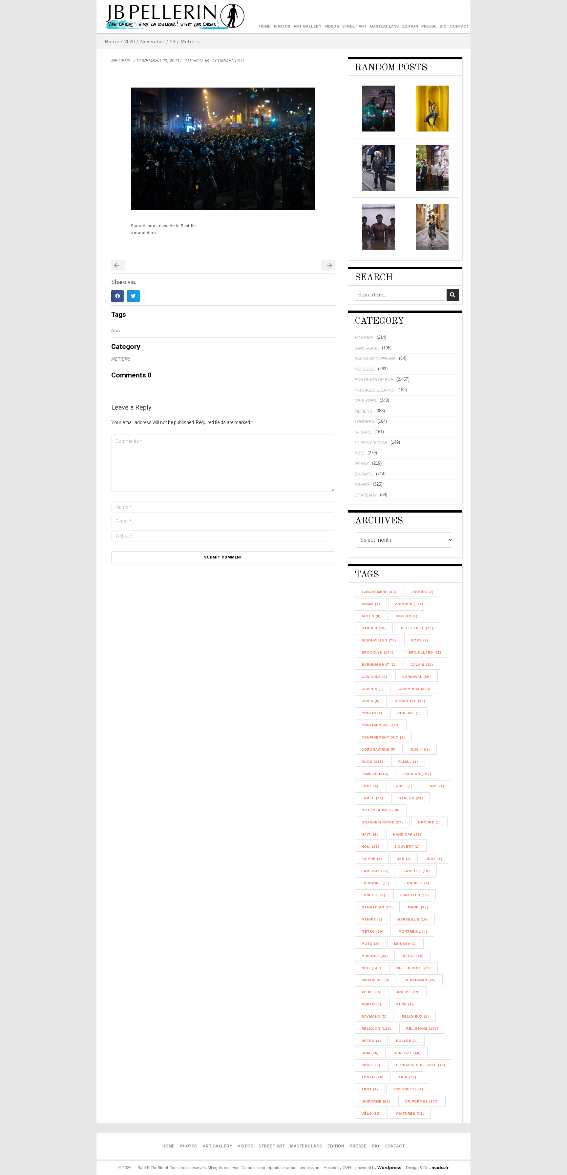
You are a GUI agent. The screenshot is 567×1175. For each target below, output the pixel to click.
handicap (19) (407, 834)
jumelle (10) (417, 871)
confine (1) (409, 713)
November (152, 41)
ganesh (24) (410, 798)
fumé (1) (436, 786)
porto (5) (371, 1004)
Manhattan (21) (377, 907)
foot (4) (370, 786)
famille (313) (375, 774)
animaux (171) (409, 604)
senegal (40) (407, 1053)
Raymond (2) (374, 1016)
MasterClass (384, 26)
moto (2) (370, 943)
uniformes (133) (422, 1101)
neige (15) (413, 956)
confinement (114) (381, 725)
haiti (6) (370, 834)
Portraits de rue (374, 379)
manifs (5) (372, 919)
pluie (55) (372, 992)
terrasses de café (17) (420, 1065)
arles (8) (371, 616)
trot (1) (370, 1089)
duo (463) (420, 749)
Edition (410, 26)
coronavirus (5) (379, 749)
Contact (459, 26)
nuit (116, 330)
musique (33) (375, 956)
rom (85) (370, 1053)
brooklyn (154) (377, 652)
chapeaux (366, 495)
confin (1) (372, 713)
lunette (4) (373, 895)
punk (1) (404, 1004)
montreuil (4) (413, 931)
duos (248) (372, 761)
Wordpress (389, 1167)
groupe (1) (429, 822)
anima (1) (371, 604)
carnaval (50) (416, 677)
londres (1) (417, 883)
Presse (428, 26)
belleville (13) (417, 628)
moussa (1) (405, 943)
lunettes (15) (414, 895)
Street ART (354, 26)
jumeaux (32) (375, 871)
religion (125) (376, 1028)
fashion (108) (417, 774)
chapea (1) (373, 689)
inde (359, 453)
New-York (365, 400)
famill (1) (408, 761)
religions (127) (422, 1028)
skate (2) (371, 1065)
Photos (282, 26)
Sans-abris (367, 348)
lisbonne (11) (375, 883)
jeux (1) (434, 859)
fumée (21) (372, 798)
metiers (189, 41)
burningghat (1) (378, 664)
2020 (129, 41)
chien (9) (371, 701)
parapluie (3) (375, 980)
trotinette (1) (408, 1089)
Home (265, 26)
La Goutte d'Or (371, 442)
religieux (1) (415, 1016)
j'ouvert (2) (407, 846)
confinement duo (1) (383, 737)
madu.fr (440, 1167)
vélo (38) (371, 1113)
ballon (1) (406, 616)
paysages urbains (374, 390)
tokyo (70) (373, 1077)
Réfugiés (365, 369)
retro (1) (371, 1041)
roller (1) (407, 1041)
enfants (364, 474)
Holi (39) (370, 846)
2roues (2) (422, 592)
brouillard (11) (425, 652)
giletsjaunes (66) (381, 810)
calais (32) (421, 664)
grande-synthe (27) (382, 822)
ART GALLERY (308, 26)
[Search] (453, 295)
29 (172, 41)
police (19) (408, 992)
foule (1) (402, 786)
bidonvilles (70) (379, 640)
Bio (443, 26)
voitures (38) (410, 1113)
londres (364, 421)
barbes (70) (374, 628)
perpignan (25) (420, 980)
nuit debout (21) (413, 968)
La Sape (363, 432)
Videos (332, 26)
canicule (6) (374, 677)
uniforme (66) (376, 1101)
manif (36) (418, 907)
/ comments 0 (227, 60)
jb (206, 60)
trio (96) (407, 1077)
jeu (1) (404, 859)
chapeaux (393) (414, 689)
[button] (117, 296)
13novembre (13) (379, 592)
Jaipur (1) (372, 859)
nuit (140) (371, 968)
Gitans (362, 463)
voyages (364, 337)
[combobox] (399, 295)
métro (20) (373, 931)
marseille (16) (412, 919)
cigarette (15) (410, 701)
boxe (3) (419, 640)
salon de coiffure (375, 358)
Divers (362, 484)
